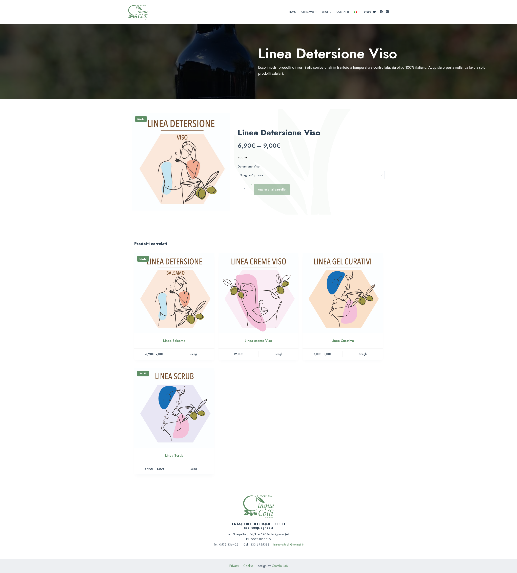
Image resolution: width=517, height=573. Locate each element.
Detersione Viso (249, 166)
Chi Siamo (307, 12)
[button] (316, 12)
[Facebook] (381, 11)
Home (292, 12)
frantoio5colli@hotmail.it (288, 544)
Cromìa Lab (280, 566)
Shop (325, 12)
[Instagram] (387, 11)
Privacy (234, 566)
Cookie (248, 566)
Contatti (342, 12)
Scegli (194, 354)
